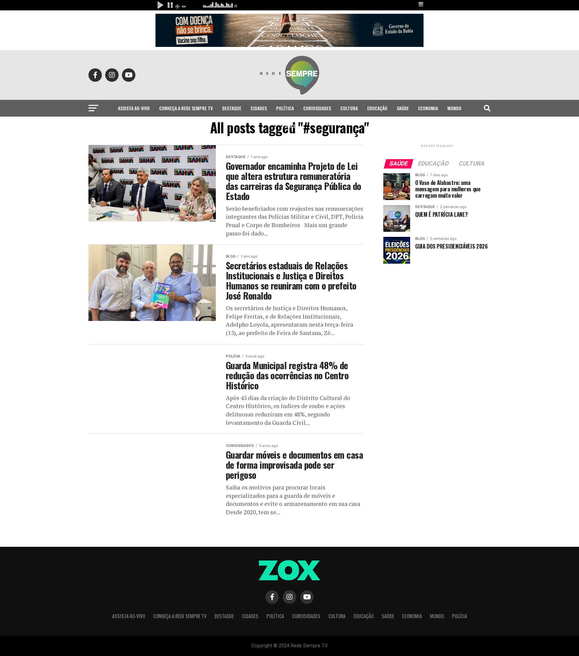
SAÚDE (403, 108)
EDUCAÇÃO (377, 108)
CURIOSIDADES (317, 108)
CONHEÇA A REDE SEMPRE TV (186, 108)
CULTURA (349, 108)
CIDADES (259, 108)
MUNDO (454, 108)
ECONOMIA (428, 108)
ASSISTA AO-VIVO (134, 108)
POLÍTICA (285, 108)
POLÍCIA (289, 125)
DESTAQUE (231, 108)
